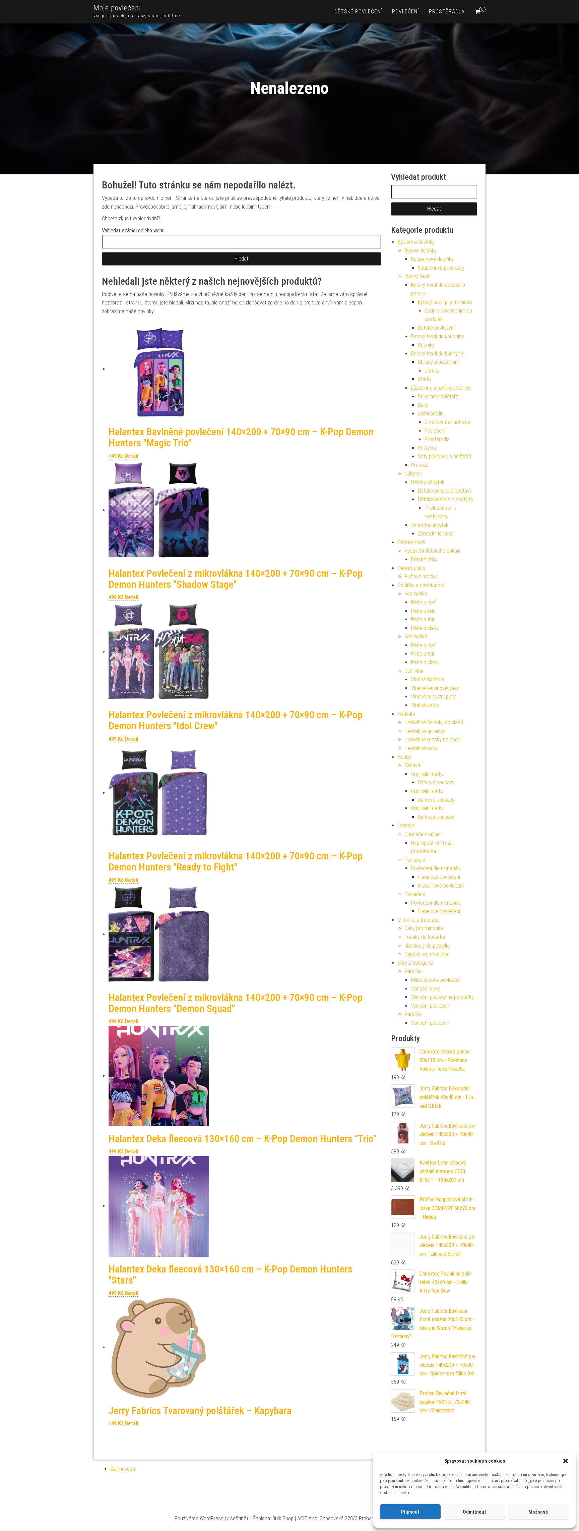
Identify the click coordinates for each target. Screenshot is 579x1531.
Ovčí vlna (414, 671)
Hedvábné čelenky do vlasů (433, 722)
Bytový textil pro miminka (445, 302)
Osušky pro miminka (426, 954)
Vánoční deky (425, 988)
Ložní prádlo (431, 413)
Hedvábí (406, 714)
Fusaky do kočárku (424, 937)
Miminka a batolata (418, 920)
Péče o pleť (423, 602)
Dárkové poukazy (436, 782)
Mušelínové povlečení (441, 886)
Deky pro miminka (423, 928)
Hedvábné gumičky (424, 731)
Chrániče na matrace (447, 422)
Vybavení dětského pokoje (432, 551)
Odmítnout (474, 1512)
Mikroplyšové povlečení (436, 980)
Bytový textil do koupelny (437, 336)
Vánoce (412, 971)
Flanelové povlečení (439, 877)
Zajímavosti (122, 1469)
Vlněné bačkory (427, 679)
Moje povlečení (117, 8)
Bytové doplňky (420, 250)
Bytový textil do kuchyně (437, 353)
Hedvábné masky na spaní (432, 739)
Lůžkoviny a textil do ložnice (441, 388)
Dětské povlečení (358, 11)
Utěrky (425, 379)
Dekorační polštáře (438, 396)
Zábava (412, 765)
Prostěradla (447, 11)
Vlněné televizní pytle (433, 696)
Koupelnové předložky (441, 268)
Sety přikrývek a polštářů (444, 456)
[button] (565, 1461)
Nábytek (413, 473)
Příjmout (410, 1512)
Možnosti (538, 1512)
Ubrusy (432, 370)
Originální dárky (427, 774)
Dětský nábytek (427, 482)
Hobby (404, 757)
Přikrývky (427, 448)
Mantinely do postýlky (427, 946)
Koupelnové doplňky (432, 259)
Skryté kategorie (415, 963)
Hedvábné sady (421, 748)
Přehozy (420, 465)
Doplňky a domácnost (421, 585)
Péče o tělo (423, 611)
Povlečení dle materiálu (436, 868)
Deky (423, 405)
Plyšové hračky (420, 576)
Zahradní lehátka (436, 533)
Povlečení (405, 11)
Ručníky (426, 345)
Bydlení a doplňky (416, 242)
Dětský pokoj (411, 568)
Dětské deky (424, 559)
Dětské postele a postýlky (445, 499)
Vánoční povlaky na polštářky (442, 997)
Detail (131, 456)
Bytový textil (417, 276)
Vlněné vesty (425, 705)
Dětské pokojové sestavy (445, 491)
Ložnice (406, 825)
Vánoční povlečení (430, 1006)
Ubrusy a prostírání (438, 362)
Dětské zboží (411, 542)
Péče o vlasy (425, 628)
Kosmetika (415, 593)
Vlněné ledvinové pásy (435, 688)
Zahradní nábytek (429, 525)
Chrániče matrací (423, 834)
